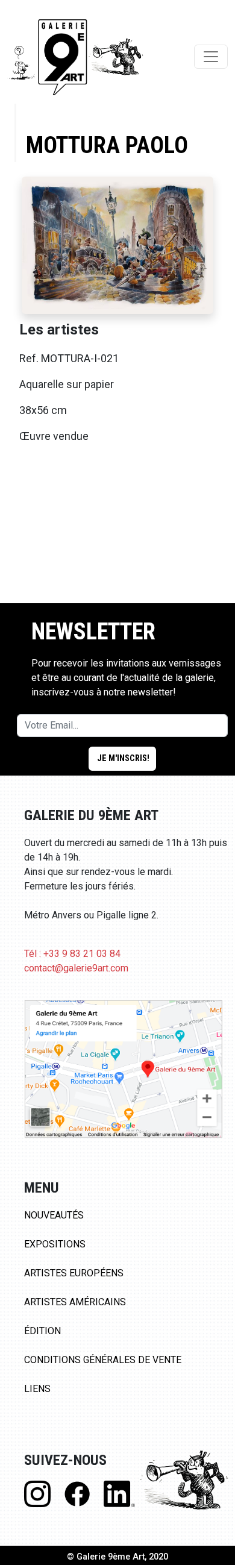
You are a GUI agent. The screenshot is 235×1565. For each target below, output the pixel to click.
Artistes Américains (75, 1302)
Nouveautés (54, 1215)
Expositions (55, 1244)
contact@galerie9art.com (76, 968)
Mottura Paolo (107, 144)
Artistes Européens (74, 1273)
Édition (42, 1331)
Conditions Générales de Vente (102, 1360)
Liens (37, 1388)
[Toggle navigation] (211, 57)
